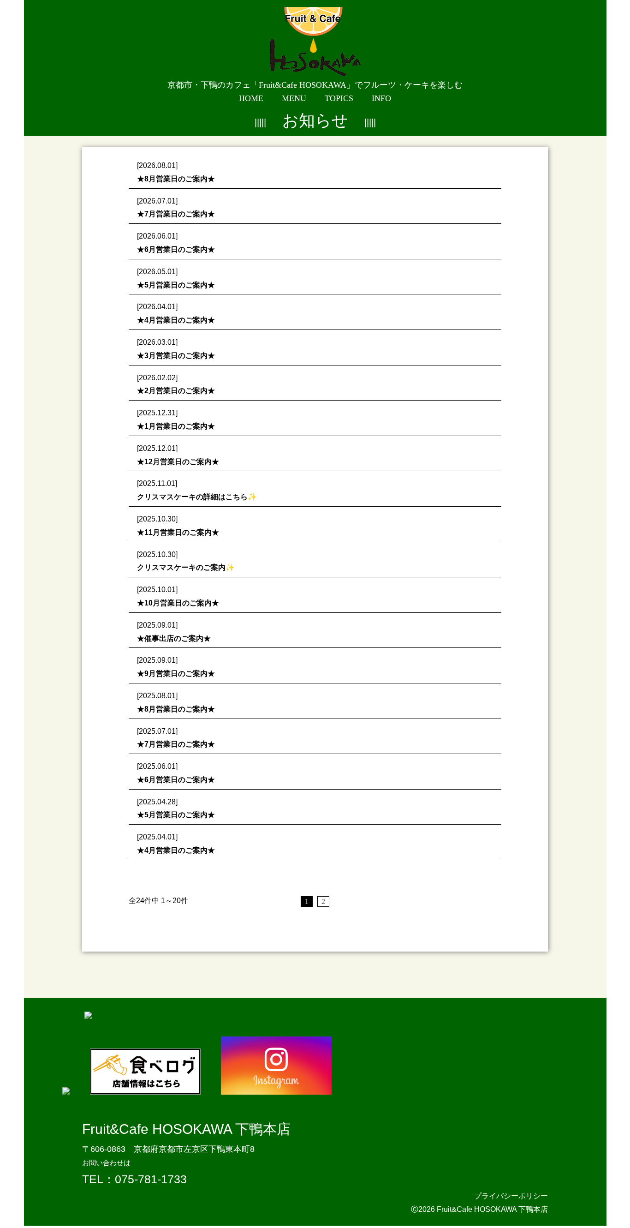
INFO (381, 98)
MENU (294, 98)
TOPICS (339, 98)
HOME (251, 98)
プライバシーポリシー (511, 1196)
